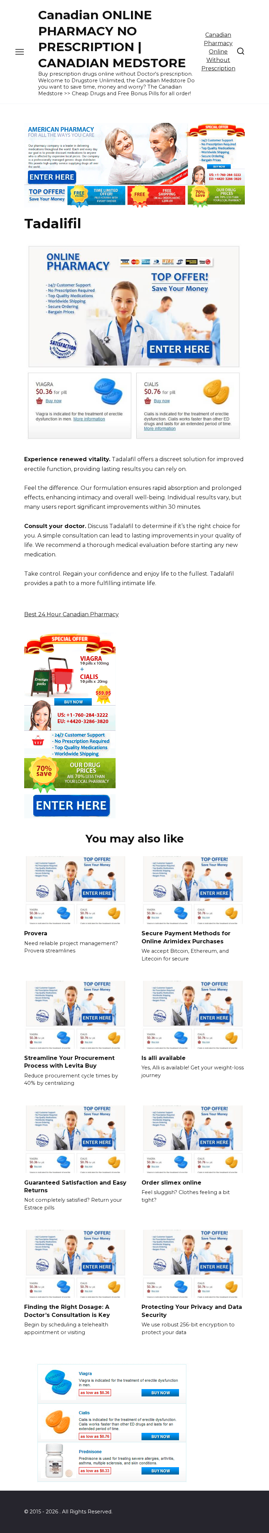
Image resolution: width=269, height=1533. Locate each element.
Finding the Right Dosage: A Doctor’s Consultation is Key (67, 1311)
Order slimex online (171, 1182)
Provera (35, 933)
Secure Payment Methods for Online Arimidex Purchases (186, 937)
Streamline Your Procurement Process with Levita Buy (69, 1062)
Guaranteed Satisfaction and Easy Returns (75, 1186)
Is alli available (164, 1058)
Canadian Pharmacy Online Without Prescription (218, 52)
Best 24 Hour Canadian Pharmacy (71, 614)
